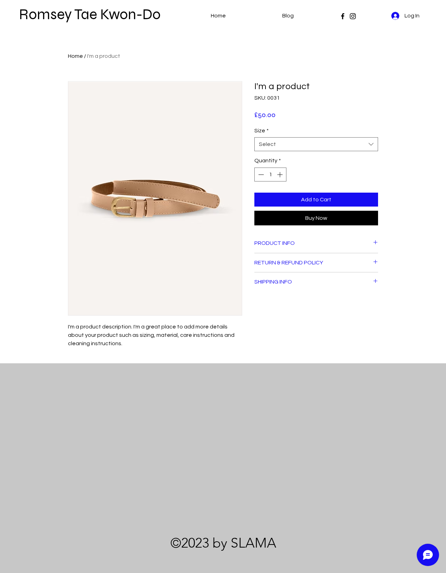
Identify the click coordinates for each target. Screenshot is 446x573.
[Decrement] (260, 174)
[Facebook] (343, 16)
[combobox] (316, 144)
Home (75, 56)
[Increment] (280, 174)
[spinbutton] (270, 174)
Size (261, 130)
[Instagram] (353, 16)
